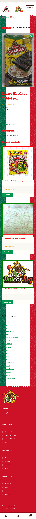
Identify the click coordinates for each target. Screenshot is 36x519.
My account (8, 483)
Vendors (7, 442)
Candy (6, 325)
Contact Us (8, 465)
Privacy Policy (8, 432)
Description (5, 119)
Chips (5, 328)
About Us (7, 461)
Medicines (7, 375)
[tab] (18, 119)
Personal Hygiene (9, 369)
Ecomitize (13, 508)
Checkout (7, 494)
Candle (6, 350)
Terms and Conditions (11, 439)
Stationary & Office (9, 378)
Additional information (9, 124)
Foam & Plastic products (11, 338)
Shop (6, 468)
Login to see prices (8, 104)
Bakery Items (7, 347)
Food (9, 28)
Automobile (7, 341)
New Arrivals (7, 372)
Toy (5, 381)
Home (4, 28)
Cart (6, 491)
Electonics (7, 356)
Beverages (7, 322)
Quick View (7, 194)
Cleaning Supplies (9, 331)
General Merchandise (10, 363)
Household (7, 366)
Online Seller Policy (10, 435)
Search (18, 516)
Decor (6, 353)
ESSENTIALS (8, 344)
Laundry (6, 334)
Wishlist (7, 487)
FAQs (6, 458)
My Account (6, 516)
